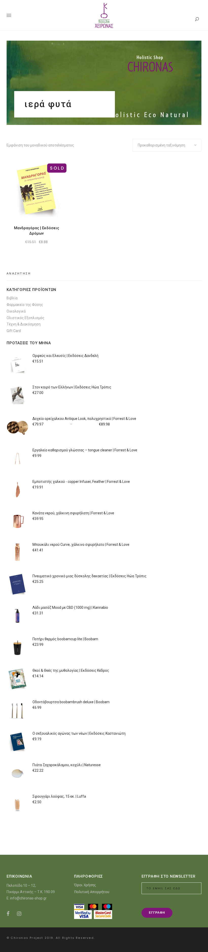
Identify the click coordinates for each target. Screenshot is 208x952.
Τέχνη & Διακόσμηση (24, 324)
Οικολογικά (16, 311)
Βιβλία (12, 298)
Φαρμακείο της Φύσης (25, 305)
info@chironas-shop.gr (28, 898)
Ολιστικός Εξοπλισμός (25, 318)
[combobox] (166, 145)
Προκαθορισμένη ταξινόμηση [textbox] (161, 145)
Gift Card (14, 331)
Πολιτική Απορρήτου (91, 891)
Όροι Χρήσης (85, 884)
